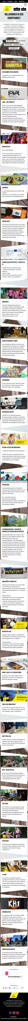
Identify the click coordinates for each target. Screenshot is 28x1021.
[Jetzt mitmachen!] (17, 10)
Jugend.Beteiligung (8, 44)
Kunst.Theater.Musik (10, 41)
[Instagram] (17, 1013)
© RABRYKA (13, 1017)
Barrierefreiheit (22, 1)
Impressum (10, 1018)
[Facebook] (10, 1013)
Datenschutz (4, 1018)
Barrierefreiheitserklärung (20, 1018)
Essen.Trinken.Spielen (13, 48)
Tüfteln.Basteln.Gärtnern (18, 44)
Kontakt (15, 1)
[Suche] (26, 1)
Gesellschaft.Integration (20, 41)
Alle (4, 41)
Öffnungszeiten (10, 1)
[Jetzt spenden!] (23, 10)
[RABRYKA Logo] (7, 10)
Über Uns (4, 1)
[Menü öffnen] (25, 4)
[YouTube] (14, 1013)
